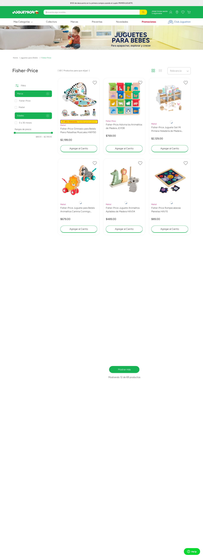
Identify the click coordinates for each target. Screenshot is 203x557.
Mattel (22, 107)
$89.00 (39, 137)
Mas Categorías (22, 21)
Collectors (51, 21)
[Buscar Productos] (143, 12)
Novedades (122, 21)
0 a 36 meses (25, 123)
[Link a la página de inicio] (15, 57)
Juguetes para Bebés (29, 57)
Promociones (149, 21)
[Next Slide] (199, 3)
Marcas (74, 21)
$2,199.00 (47, 137)
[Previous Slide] (3, 3)
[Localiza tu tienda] (177, 12)
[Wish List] (183, 12)
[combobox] (95, 12)
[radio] (153, 70)
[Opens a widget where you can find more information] (192, 552)
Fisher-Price (46, 57)
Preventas (97, 21)
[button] (33, 94)
